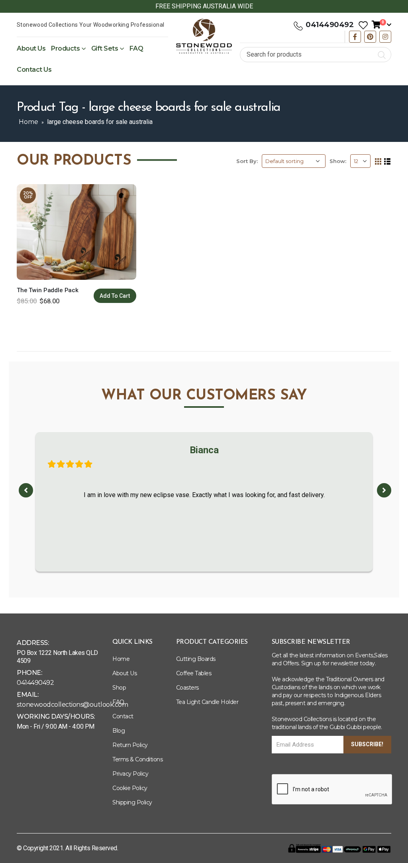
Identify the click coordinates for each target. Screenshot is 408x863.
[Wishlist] (363, 24)
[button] (26, 490)
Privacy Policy (130, 773)
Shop (119, 687)
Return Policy (130, 745)
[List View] (387, 161)
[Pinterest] (370, 37)
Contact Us (34, 69)
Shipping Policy (132, 802)
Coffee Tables (194, 673)
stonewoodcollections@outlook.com (72, 704)
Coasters (187, 687)
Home (28, 122)
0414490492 (329, 24)
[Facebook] (355, 37)
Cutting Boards (196, 658)
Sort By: (247, 161)
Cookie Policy (129, 788)
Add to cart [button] (115, 296)
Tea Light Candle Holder (207, 702)
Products (65, 48)
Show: (338, 161)
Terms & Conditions (137, 759)
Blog (118, 730)
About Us (31, 48)
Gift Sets (104, 48)
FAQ (136, 48)
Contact (122, 716)
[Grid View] (378, 161)
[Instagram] (385, 37)
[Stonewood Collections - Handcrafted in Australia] (204, 36)
